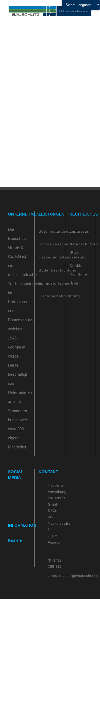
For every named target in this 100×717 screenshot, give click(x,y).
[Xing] (9, 503)
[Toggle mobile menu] (90, 19)
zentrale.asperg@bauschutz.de (54, 575)
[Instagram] (16, 493)
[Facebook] (9, 493)
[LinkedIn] (24, 493)
